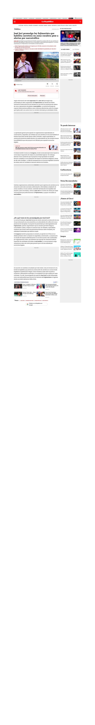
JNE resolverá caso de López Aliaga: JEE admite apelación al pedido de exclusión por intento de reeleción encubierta (66, 62)
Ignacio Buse (45, 18)
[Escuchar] (47, 84)
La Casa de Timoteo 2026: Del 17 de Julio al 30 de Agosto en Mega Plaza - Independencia (66, 210)
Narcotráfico (45, 300)
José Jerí (16, 41)
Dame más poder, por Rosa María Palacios (66, 74)
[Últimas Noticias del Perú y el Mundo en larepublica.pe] (47, 22)
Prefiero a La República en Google (35, 304)
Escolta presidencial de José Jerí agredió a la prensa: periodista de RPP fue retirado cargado (67, 144)
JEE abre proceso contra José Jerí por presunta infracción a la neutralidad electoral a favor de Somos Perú (30, 148)
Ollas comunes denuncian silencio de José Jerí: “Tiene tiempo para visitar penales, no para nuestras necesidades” (67, 138)
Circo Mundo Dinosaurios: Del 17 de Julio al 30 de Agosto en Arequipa (66, 223)
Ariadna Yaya (19, 84)
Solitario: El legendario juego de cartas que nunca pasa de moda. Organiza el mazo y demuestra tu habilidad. (67, 248)
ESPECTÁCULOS (61, 25)
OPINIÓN (30, 25)
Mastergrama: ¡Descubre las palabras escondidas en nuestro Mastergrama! (67, 241)
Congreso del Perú (29, 300)
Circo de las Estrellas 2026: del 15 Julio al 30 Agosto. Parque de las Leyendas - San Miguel (66, 204)
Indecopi (25, 18)
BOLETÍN (74, 25)
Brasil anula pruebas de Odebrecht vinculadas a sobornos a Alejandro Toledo (67, 68)
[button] (15, 21)
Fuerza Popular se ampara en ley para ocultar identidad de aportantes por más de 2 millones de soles (35, 49)
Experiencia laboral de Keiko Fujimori (67, 150)
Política (17, 29)
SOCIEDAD (40, 25)
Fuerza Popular (53, 18)
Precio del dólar (66, 18)
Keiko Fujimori (19, 18)
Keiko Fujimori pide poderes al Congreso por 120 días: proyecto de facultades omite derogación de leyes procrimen (35, 46)
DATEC (70, 25)
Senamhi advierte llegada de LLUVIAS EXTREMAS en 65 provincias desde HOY (67, 192)
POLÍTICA (26, 25)
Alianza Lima (31, 18)
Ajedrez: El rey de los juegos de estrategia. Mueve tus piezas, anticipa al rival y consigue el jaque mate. (67, 255)
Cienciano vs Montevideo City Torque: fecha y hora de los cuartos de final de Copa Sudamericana (67, 186)
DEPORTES (54, 25)
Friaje (59, 18)
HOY (14, 18)
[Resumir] (52, 84)
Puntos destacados (32, 95)
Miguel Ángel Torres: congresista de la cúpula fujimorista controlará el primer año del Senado (66, 157)
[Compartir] (57, 84)
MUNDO (45, 25)
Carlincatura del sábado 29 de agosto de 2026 (66, 174)
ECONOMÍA (35, 25)
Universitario (38, 18)
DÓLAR (66, 25)
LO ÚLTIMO (21, 25)
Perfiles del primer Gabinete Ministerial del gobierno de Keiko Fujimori (67, 164)
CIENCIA (49, 25)
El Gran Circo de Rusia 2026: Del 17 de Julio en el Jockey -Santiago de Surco (67, 230)
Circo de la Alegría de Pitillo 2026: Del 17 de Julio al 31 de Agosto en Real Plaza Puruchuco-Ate (66, 217)
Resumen (42, 95)
